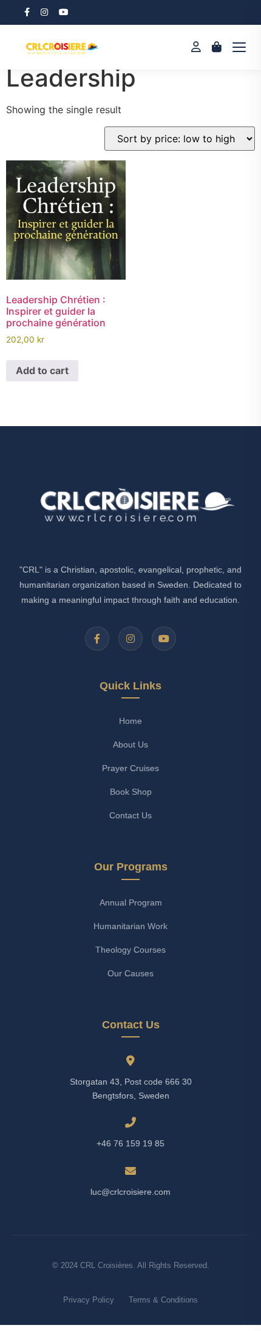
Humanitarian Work (130, 926)
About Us (130, 744)
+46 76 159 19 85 (130, 1143)
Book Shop (131, 792)
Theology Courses (130, 950)
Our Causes (130, 973)
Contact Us (130, 815)
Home (130, 721)
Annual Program (131, 902)
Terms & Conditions (163, 1299)
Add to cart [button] (42, 370)
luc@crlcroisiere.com (130, 1192)
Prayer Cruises (130, 768)
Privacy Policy (88, 1299)
